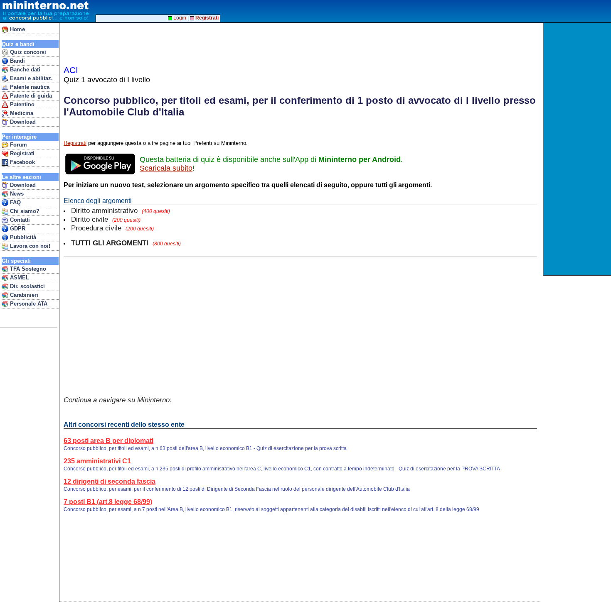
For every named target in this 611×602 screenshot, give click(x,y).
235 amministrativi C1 (97, 461)
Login (179, 18)
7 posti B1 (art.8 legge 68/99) (108, 501)
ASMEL (18, 277)
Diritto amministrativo (120, 210)
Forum (17, 145)
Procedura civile (112, 228)
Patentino (21, 104)
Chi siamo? (23, 211)
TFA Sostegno (27, 269)
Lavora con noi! (29, 246)
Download (22, 122)
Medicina (20, 113)
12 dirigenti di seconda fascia (109, 481)
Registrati (21, 153)
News (16, 194)
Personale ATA (27, 304)
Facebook (21, 162)
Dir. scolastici (26, 286)
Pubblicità (22, 237)
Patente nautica (28, 87)
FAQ (14, 202)
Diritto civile (105, 219)
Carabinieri (23, 295)
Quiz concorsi (27, 52)
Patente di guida (30, 96)
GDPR (16, 228)
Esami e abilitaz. (30, 78)
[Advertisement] (578, 149)
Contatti (19, 220)
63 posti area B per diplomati (108, 440)
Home (16, 29)
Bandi (16, 61)
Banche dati (24, 69)
